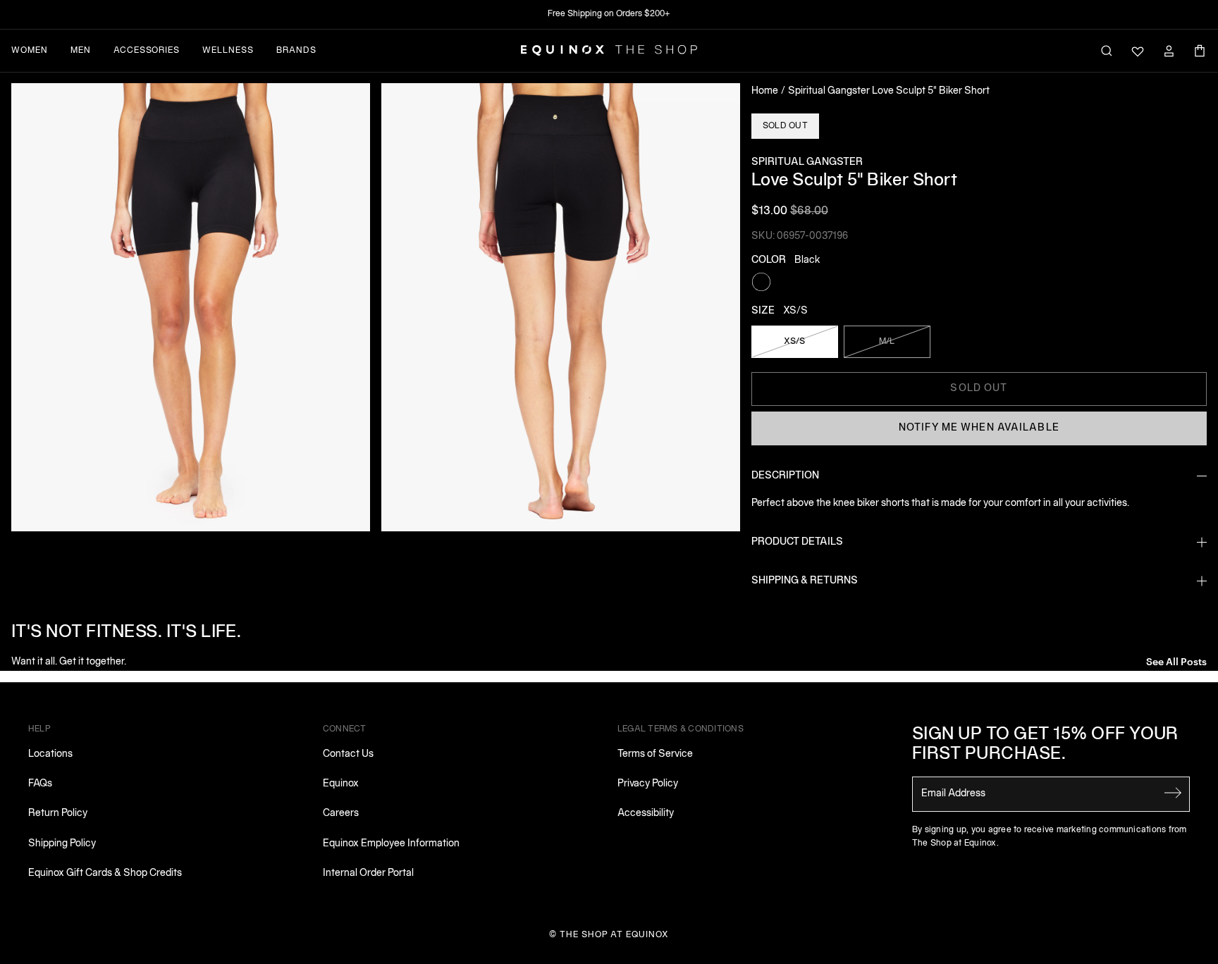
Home (764, 91)
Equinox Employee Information (391, 843)
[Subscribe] (1172, 793)
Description (785, 476)
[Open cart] (1200, 51)
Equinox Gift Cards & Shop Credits (105, 873)
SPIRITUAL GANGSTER (807, 162)
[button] (190, 307)
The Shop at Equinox (614, 935)
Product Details (797, 542)
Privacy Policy (647, 784)
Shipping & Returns (804, 581)
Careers (341, 813)
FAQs (40, 784)
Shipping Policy (62, 843)
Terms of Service (655, 754)
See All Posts (1176, 660)
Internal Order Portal (368, 873)
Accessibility (645, 813)
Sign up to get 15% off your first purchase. (1045, 745)
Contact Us (348, 754)
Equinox (341, 784)
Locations (50, 754)
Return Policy (57, 813)
